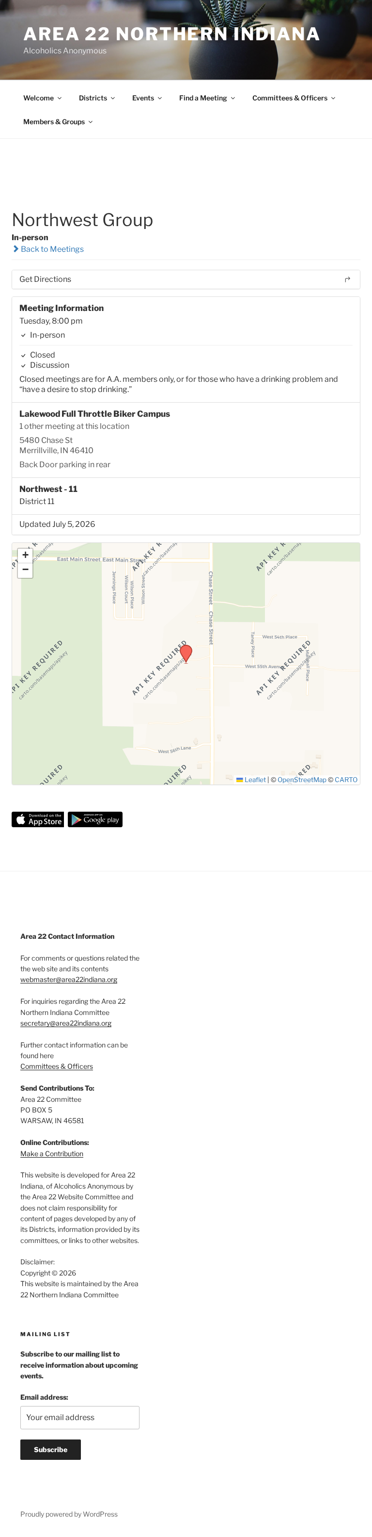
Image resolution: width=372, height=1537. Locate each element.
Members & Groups (54, 121)
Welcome (38, 98)
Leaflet (254, 780)
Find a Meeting (203, 98)
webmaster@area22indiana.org (68, 979)
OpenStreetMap (302, 780)
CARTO (346, 780)
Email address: (44, 1397)
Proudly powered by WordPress (69, 1514)
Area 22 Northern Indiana (172, 34)
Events (143, 98)
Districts (93, 98)
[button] (183, 648)
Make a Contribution (51, 1153)
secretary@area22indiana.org (65, 1023)
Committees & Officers (289, 98)
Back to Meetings (51, 249)
